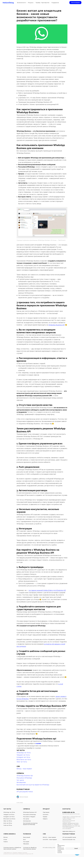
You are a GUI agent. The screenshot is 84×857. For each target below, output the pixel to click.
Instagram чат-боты (23, 757)
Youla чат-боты (7, 825)
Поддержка (55, 2)
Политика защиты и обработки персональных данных (12, 848)
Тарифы (38, 2)
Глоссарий (26, 841)
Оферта (45, 818)
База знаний (26, 837)
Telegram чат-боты (23, 755)
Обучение (26, 843)
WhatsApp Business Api (25, 775)
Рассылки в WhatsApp (24, 778)
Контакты (45, 814)
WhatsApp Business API (30, 812)
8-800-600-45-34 (69, 812)
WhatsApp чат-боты (24, 752)
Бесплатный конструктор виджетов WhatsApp (33, 785)
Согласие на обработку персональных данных (30, 848)
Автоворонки (21, 782)
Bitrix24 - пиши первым (24, 769)
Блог (24, 839)
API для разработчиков (25, 791)
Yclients (5, 841)
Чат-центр (20, 780)
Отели (5, 839)
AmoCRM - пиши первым (50, 839)
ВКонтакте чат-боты (24, 759)
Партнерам (46, 812)
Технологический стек (69, 839)
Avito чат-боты (7, 823)
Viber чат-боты (22, 762)
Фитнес (5, 837)
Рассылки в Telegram (29, 816)
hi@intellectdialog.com (69, 831)
